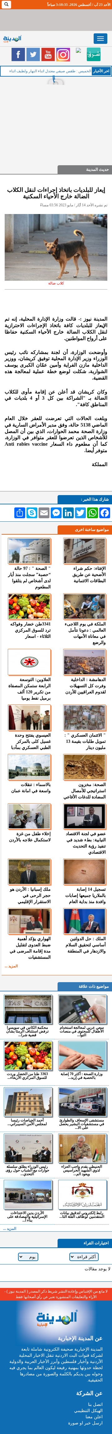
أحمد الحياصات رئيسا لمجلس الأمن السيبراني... (27, 1122)
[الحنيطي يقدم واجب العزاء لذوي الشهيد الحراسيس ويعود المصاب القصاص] (82, 1148)
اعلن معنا (94, 1417)
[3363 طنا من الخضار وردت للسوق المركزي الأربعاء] (28, 1055)
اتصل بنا (95, 1404)
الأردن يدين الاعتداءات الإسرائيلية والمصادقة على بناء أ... (27, 1216)
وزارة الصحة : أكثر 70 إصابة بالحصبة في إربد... (82, 1075)
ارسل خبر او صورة (85, 1423)
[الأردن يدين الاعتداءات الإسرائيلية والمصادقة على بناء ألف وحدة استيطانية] (28, 1194)
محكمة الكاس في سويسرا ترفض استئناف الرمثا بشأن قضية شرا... (27, 1031)
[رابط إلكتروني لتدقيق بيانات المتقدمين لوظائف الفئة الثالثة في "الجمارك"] (82, 1194)
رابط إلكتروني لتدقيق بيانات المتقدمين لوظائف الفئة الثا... (81, 1214)
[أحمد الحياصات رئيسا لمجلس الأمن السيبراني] (28, 1102)
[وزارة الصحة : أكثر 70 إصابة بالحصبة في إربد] (82, 1055)
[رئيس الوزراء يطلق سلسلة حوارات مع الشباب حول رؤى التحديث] (28, 1148)
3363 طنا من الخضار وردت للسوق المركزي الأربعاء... (27, 1075)
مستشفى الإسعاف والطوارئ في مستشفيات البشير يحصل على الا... (81, 1123)
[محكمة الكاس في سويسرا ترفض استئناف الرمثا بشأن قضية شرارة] (28, 1009)
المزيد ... (11, 966)
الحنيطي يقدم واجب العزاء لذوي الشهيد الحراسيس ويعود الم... (81, 1170)
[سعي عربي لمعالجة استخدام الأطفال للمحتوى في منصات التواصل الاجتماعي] (82, 1009)
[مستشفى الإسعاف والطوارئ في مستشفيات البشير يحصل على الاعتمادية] (82, 1102)
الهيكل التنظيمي (88, 1410)
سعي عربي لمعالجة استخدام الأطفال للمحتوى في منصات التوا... (82, 1031)
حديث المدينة (97, 169)
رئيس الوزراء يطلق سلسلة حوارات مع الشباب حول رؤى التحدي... (27, 1170)
